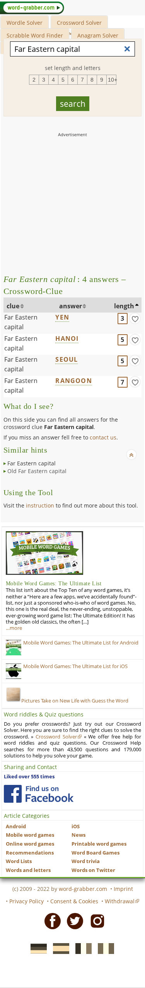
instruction (40, 505)
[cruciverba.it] (103, 948)
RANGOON (73, 380)
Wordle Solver (25, 22)
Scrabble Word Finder (35, 35)
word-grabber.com (83, 888)
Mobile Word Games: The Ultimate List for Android (80, 642)
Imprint (123, 888)
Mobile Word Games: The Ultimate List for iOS (75, 666)
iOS (76, 826)
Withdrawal (120, 901)
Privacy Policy (26, 901)
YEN (62, 317)
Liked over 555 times (29, 776)
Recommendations (30, 853)
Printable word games (99, 844)
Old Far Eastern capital (37, 471)
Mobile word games (30, 835)
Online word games (30, 844)
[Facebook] (50, 921)
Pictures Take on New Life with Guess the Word (74, 700)
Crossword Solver (79, 22)
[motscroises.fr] (81, 948)
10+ (112, 80)
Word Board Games (95, 853)
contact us (103, 437)
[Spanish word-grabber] (58, 948)
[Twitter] (72, 921)
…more (14, 628)
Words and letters (28, 870)
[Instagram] (95, 921)
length (124, 306)
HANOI (66, 338)
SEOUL (66, 359)
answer (70, 306)
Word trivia (86, 861)
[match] (135, 318)
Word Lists (19, 861)
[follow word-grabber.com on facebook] (38, 794)
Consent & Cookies (74, 901)
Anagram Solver (97, 35)
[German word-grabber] (36, 948)
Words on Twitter (93, 870)
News (78, 835)
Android (16, 826)
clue (13, 306)
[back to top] (131, 454)
